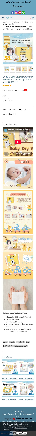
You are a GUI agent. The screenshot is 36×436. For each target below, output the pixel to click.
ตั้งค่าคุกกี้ (12, 433)
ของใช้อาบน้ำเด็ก (15, 109)
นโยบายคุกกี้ (6, 429)
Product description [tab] (10, 124)
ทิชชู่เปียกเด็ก (27, 109)
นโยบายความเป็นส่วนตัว (21, 428)
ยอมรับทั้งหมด (22, 433)
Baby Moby (13, 114)
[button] (29, 18)
